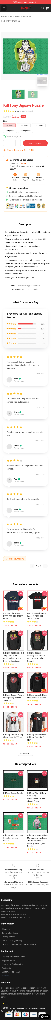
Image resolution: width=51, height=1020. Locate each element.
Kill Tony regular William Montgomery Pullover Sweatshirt (13, 697)
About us (6, 929)
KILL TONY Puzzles (10, 21)
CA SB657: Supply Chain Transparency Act (19, 944)
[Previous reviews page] (32, 566)
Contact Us (6, 968)
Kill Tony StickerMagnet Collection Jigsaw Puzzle (13, 838)
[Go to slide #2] (32, 94)
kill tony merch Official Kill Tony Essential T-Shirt (36, 737)
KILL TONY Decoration (21, 16)
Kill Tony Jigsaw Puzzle (13, 793)
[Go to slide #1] (18, 94)
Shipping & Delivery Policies (13, 957)
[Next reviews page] (45, 566)
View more (25, 753)
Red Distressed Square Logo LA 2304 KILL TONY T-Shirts (36, 616)
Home (4, 16)
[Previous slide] (5, 56)
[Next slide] (46, 56)
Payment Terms (8, 960)
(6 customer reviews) (24, 111)
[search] (42, 8)
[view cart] (47, 8)
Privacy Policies (8, 937)
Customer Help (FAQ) (11, 972)
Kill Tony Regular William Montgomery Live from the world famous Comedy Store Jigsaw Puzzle (37, 840)
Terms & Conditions (10, 933)
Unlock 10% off (5, 1008)
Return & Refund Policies (12, 964)
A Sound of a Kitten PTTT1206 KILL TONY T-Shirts (13, 616)
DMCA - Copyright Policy (12, 940)
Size (5, 121)
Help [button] (46, 1017)
